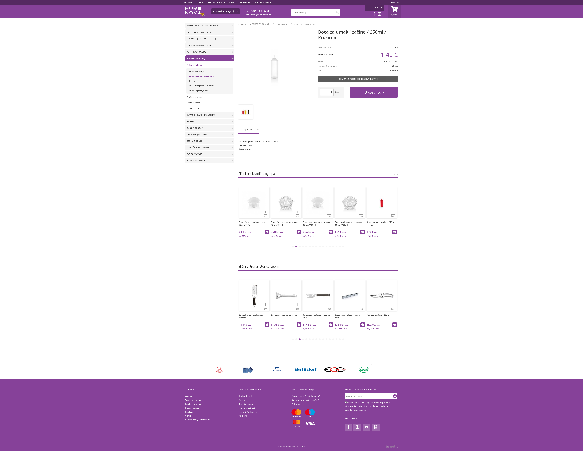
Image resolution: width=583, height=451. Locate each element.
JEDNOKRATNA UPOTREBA (199, 45)
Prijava (395, 2)
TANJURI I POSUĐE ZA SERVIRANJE (202, 25)
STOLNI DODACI (194, 141)
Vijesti (232, 2)
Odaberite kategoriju (224, 11)
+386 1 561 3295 (260, 10)
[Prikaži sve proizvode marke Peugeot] (219, 370)
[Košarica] (394, 11)
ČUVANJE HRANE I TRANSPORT (201, 115)
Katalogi (189, 411)
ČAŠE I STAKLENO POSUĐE (199, 32)
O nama (199, 2)
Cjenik (188, 415)
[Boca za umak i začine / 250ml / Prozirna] (274, 67)
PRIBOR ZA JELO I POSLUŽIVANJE (202, 38)
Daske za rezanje (194, 102)
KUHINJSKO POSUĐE (196, 51)
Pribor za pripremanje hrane (201, 76)
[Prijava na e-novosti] (395, 396)
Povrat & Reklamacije (247, 411)
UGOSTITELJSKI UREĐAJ (197, 134)
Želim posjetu (245, 2)
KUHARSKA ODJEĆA (196, 160)
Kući (190, 2)
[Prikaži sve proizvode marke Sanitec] (277, 370)
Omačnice (393, 70)
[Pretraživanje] (337, 12)
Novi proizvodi (245, 396)
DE (381, 7)
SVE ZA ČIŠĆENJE (194, 154)
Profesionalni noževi (195, 97)
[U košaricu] (267, 232)
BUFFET (190, 121)
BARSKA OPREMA (195, 128)
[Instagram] (379, 14)
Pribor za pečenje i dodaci (200, 90)
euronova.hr (243, 24)
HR (372, 7)
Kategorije (242, 400)
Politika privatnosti (246, 408)
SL (367, 7)
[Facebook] (374, 14)
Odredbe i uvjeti (245, 404)
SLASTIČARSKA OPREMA (198, 147)
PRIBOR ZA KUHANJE (196, 58)
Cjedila (192, 81)
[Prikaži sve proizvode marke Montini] (248, 370)
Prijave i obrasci (192, 408)
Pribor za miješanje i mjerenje (201, 85)
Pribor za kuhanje (194, 65)
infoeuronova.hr (261, 14)
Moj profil (242, 415)
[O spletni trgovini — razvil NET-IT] (392, 446)
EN (376, 7)
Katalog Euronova (193, 404)
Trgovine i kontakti (216, 2)
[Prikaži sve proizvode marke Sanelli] (364, 370)
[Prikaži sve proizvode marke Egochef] (335, 370)
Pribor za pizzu (193, 108)
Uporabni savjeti (263, 2)
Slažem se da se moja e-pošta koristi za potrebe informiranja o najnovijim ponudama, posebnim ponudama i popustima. (367, 406)
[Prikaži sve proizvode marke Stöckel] (306, 370)
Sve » (395, 174)
